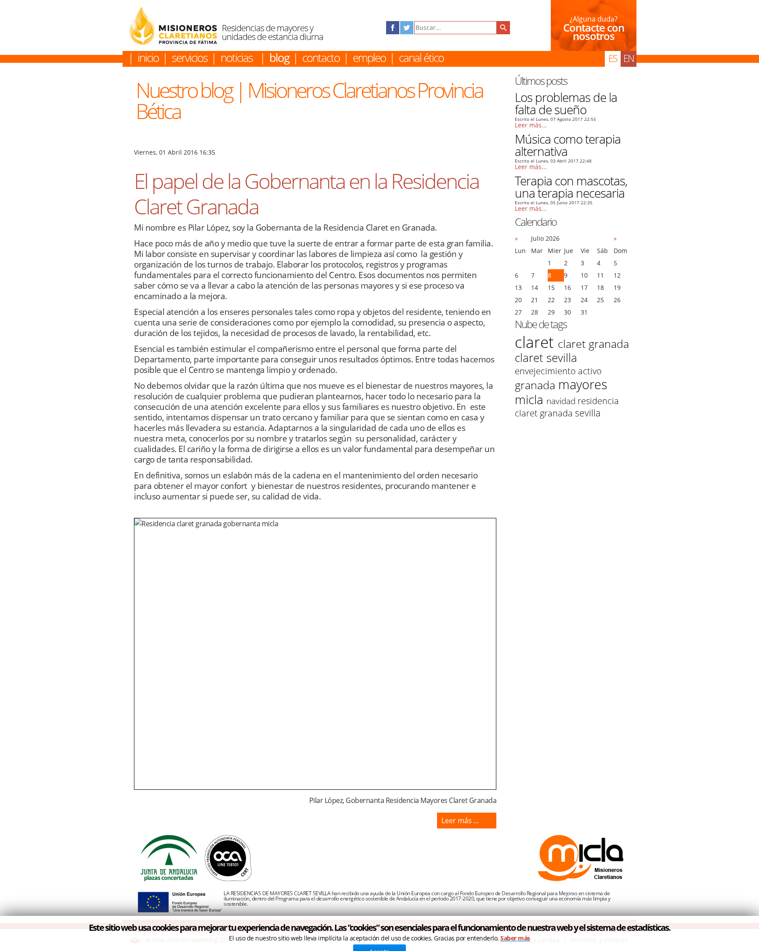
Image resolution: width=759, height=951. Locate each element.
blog (279, 57)
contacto (321, 57)
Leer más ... (460, 820)
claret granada (593, 343)
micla (530, 399)
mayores (582, 384)
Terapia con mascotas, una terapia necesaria (571, 186)
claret (536, 342)
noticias (236, 57)
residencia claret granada (567, 407)
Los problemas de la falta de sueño (566, 103)
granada (536, 384)
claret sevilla (546, 357)
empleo (369, 57)
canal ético (421, 57)
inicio (148, 57)
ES (612, 58)
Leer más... (531, 125)
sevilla (587, 413)
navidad (562, 401)
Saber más (515, 938)
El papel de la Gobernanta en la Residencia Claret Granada (306, 193)
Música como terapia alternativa (568, 144)
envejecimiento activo (558, 371)
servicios (189, 57)
